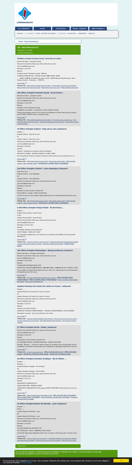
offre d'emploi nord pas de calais (51, 87)
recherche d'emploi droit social (35, 354)
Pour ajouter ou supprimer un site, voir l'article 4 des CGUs (36, 454)
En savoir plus (26, 463)
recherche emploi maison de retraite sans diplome (47, 440)
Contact (91, 33)
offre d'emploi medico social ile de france (62, 120)
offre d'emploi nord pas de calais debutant (64, 85)
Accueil (20, 33)
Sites (38, 33)
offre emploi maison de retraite (25, 440)
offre (42, 28)
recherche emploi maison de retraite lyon (37, 438)
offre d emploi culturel (30, 163)
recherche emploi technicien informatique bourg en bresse (41, 277)
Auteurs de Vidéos (48, 33)
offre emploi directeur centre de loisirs (50, 320)
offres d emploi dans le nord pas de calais (28, 87)
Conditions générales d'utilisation (48, 452)
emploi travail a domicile (98, 29)
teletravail (61, 28)
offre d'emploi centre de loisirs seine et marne (65, 318)
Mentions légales (28, 452)
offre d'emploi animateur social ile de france (52, 122)
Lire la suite (21, 83)
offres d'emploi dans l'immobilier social (39, 395)
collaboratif (24, 28)
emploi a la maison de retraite (69, 440)
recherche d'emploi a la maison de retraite (62, 438)
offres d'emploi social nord (69, 87)
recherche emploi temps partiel (53, 244)
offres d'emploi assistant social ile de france (39, 85)
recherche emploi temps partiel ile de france (38, 242)
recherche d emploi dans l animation (53, 163)
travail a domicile (80, 28)
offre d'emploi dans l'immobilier (64, 395)
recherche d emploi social (59, 354)
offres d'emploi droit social (53, 352)
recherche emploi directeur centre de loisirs (28, 320)
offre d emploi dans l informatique (43, 280)
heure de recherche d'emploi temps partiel (64, 242)
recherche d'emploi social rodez (35, 352)
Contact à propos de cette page (90, 452)
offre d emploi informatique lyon (34, 281)
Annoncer (82, 33)
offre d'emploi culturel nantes (57, 161)
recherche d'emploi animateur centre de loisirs (40, 319)
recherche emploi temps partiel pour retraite (29, 244)
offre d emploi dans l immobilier (28, 397)
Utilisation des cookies (69, 452)
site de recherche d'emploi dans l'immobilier (55, 397)
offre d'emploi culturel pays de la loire (37, 161)
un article (72, 33)
